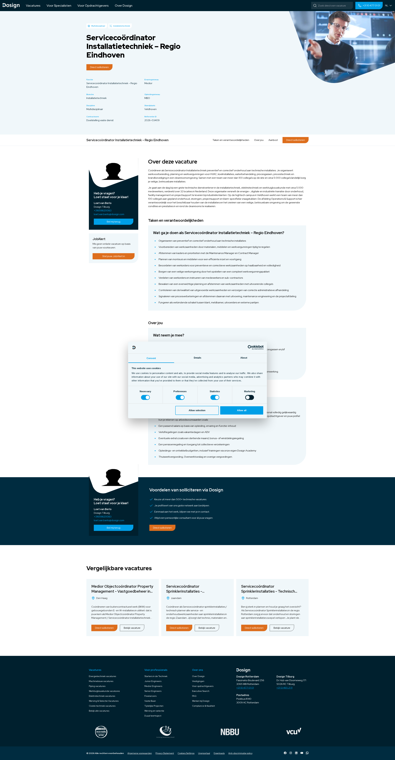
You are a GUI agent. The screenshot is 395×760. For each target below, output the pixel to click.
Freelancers (150, 696)
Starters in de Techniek (155, 676)
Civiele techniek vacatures (102, 705)
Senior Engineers (152, 691)
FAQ (194, 696)
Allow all (241, 410)
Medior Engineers (153, 686)
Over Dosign (198, 676)
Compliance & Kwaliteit (203, 705)
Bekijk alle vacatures (99, 710)
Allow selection (197, 410)
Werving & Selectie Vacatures (103, 701)
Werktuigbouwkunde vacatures (104, 691)
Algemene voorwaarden (139, 753)
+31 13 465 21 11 (284, 687)
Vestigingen (198, 681)
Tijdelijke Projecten (153, 705)
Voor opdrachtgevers (202, 686)
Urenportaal (204, 753)
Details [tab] (197, 357)
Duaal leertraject (152, 715)
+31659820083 (102, 210)
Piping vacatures (97, 686)
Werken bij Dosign (201, 701)
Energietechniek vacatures (102, 676)
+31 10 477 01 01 (245, 687)
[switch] (180, 397)
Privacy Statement (165, 753)
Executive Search (200, 691)
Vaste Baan (150, 701)
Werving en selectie (154, 710)
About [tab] (243, 357)
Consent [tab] (151, 358)
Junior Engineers (152, 681)
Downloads (219, 753)
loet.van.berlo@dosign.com (109, 214)
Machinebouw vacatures (101, 681)
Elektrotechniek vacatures (102, 696)
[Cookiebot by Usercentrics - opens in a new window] (250, 347)
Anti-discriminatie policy (240, 753)
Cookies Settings (186, 753)
